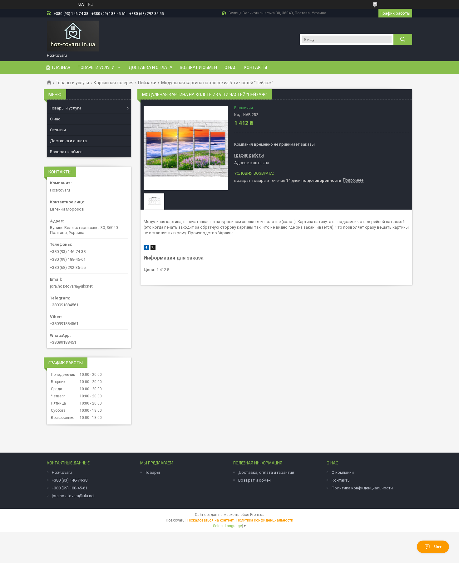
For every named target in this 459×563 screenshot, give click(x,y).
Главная (61, 67)
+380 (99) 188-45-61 (69, 488)
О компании (343, 472)
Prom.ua (257, 514)
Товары (152, 472)
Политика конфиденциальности (362, 488)
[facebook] (146, 248)
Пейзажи (147, 82)
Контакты (255, 67)
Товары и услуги (96, 67)
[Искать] (402, 39)
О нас (230, 67)
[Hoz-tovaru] (73, 36)
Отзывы (58, 130)
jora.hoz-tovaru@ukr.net (71, 286)
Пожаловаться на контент (210, 520)
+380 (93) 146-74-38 (69, 480)
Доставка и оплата (150, 67)
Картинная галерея (114, 82)
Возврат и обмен (198, 67)
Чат (438, 546)
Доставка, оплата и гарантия (266, 472)
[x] (153, 248)
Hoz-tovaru (62, 472)
